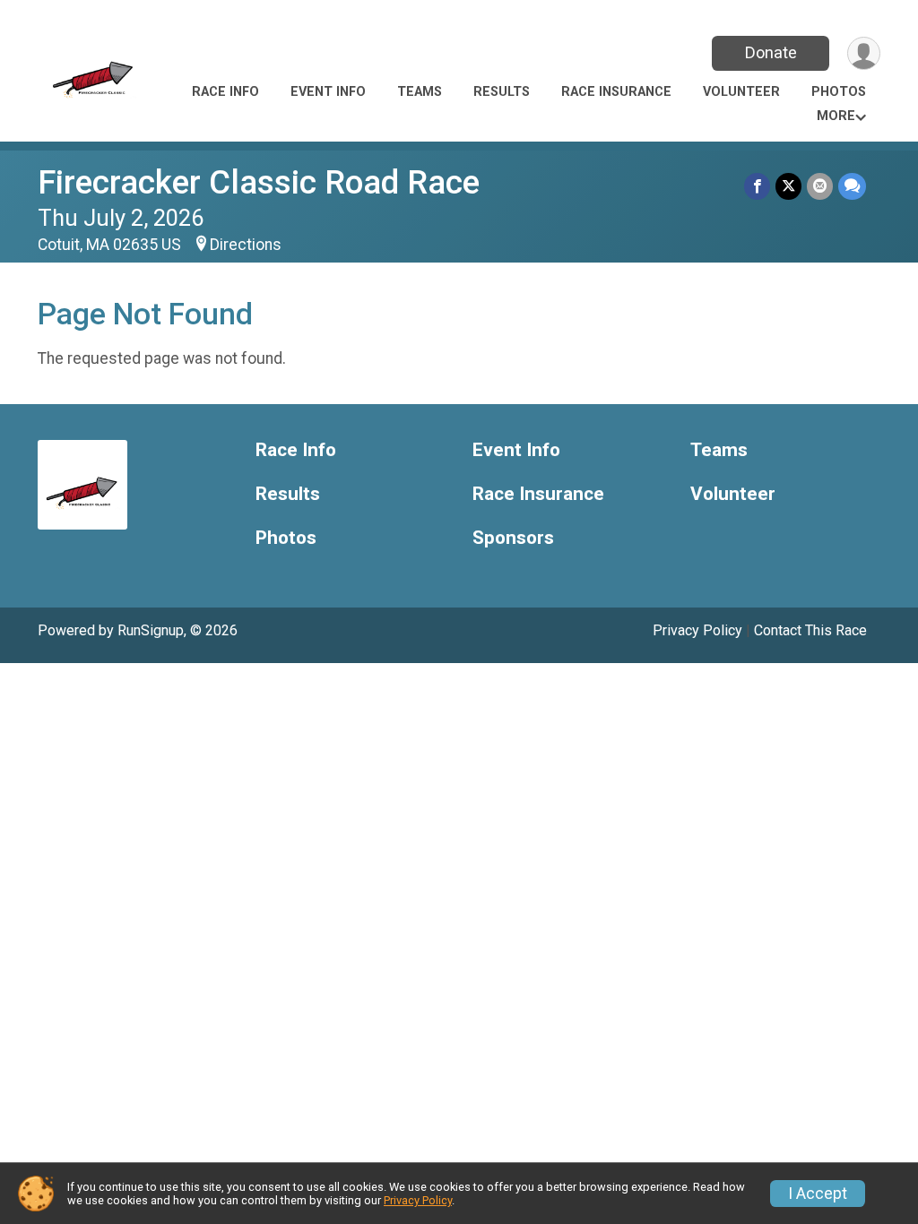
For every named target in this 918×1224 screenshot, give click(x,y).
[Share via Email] (820, 186)
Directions (245, 245)
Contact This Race (810, 630)
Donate (771, 52)
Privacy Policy (697, 630)
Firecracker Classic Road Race (259, 182)
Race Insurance (616, 91)
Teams (419, 91)
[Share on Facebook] (757, 186)
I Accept (817, 1193)
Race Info (225, 91)
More (836, 116)
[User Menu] (863, 53)
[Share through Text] (852, 186)
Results (501, 91)
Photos (838, 91)
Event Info (328, 91)
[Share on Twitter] (788, 186)
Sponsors (513, 538)
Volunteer (741, 91)
